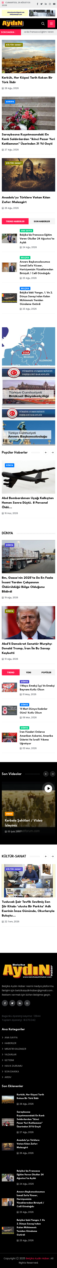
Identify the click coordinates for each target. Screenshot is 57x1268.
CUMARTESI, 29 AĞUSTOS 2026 (16, 4)
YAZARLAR (10, 1054)
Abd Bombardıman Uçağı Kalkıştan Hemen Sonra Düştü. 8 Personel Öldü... (28, 503)
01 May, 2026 (29, 694)
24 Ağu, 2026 (29, 247)
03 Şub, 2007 (15, 831)
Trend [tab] (10, 672)
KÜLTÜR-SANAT (14, 45)
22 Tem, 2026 (12, 921)
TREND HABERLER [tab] (15, 221)
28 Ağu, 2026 (12, 88)
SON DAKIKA (12, 1071)
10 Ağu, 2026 (11, 659)
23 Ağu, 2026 (29, 278)
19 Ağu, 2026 (11, 597)
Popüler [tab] (46, 672)
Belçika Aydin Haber (37, 1258)
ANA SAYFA (26, 230)
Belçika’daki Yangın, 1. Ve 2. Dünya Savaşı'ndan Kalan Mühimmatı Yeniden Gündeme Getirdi (31, 1227)
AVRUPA (10, 101)
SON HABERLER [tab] (42, 221)
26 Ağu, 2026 (12, 208)
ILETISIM (9, 1060)
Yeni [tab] (28, 672)
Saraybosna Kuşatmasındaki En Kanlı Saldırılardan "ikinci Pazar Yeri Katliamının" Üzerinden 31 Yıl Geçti (28, 139)
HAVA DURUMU (13, 1065)
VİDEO (9, 813)
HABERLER (10, 1043)
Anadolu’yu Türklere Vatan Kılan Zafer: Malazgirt (28, 1144)
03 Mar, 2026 (29, 748)
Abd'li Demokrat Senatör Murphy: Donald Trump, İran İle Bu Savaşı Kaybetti (27, 648)
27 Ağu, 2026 (12, 149)
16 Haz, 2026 (11, 513)
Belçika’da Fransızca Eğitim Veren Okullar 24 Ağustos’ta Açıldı (37, 239)
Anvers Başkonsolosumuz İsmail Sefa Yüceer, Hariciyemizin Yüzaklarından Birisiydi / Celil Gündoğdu (31, 1199)
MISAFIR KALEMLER (15, 1048)
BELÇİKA (25, 257)
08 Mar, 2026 (29, 717)
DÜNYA (9, 465)
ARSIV (8, 1077)
